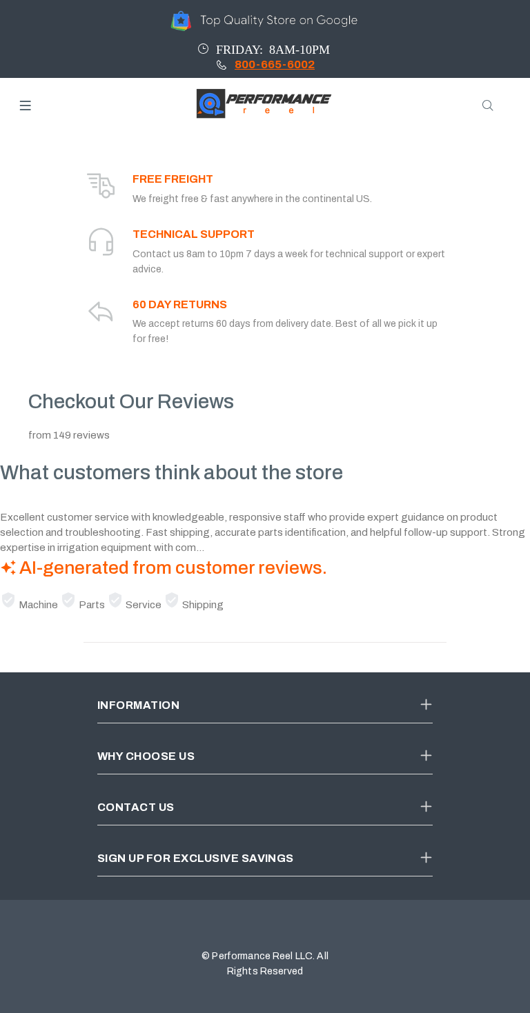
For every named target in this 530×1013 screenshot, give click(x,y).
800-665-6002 (275, 64)
